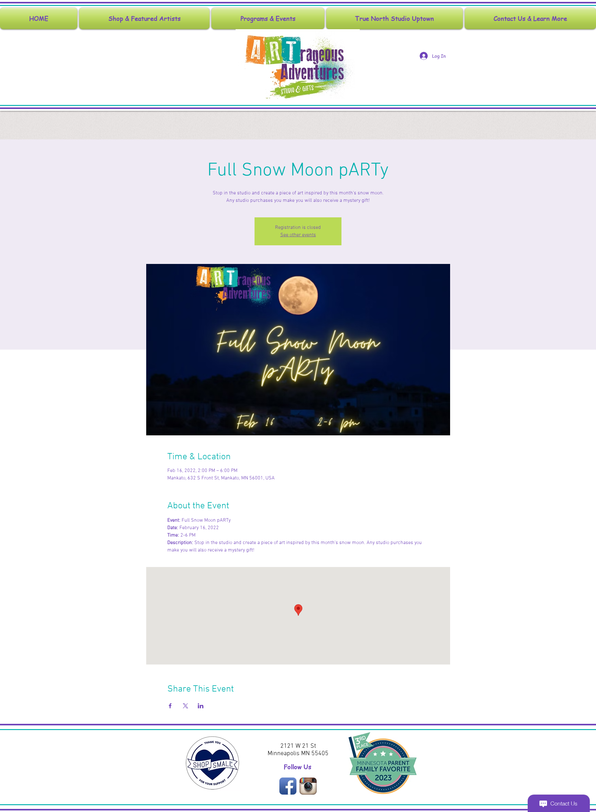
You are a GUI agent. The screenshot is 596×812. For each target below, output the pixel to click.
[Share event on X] (185, 705)
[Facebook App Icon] (287, 786)
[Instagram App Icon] (308, 786)
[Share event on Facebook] (170, 705)
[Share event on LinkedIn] (201, 705)
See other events (298, 235)
